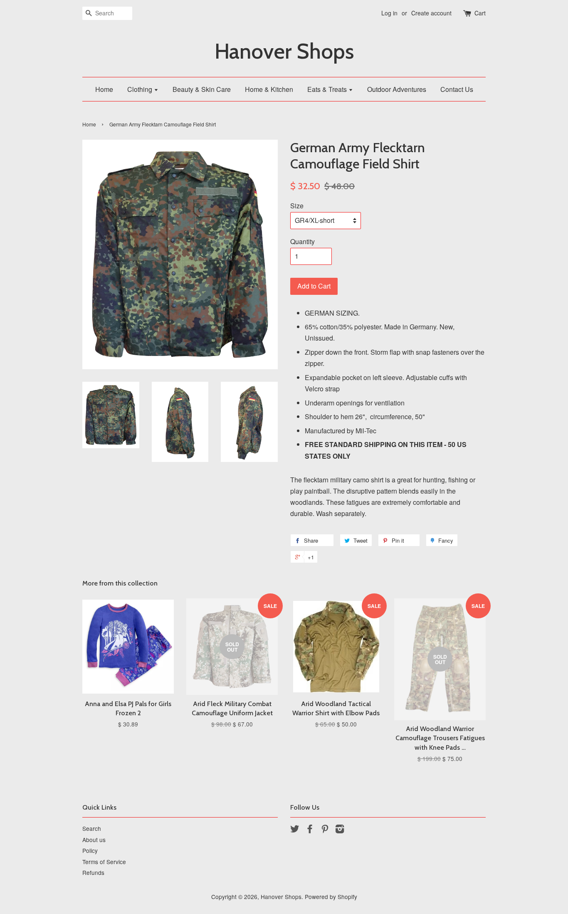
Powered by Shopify (331, 896)
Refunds (93, 872)
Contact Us (456, 89)
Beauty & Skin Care (202, 89)
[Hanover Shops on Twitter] (294, 830)
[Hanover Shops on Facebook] (309, 830)
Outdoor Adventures (396, 89)
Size (297, 205)
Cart (480, 13)
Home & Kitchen (269, 89)
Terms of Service (104, 861)
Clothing (140, 89)
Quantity (302, 241)
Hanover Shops (284, 51)
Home (104, 89)
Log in (389, 13)
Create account (431, 13)
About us (94, 839)
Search (91, 828)
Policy (90, 850)
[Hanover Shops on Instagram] (339, 830)
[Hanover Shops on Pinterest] (324, 830)
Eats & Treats (327, 89)
